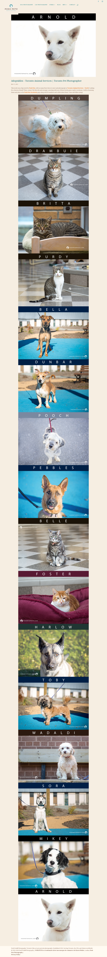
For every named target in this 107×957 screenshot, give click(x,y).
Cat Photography (41, 4)
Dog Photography (26, 4)
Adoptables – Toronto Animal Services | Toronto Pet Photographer (46, 81)
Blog (59, 4)
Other (51, 4)
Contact (72, 4)
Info (64, 4)
